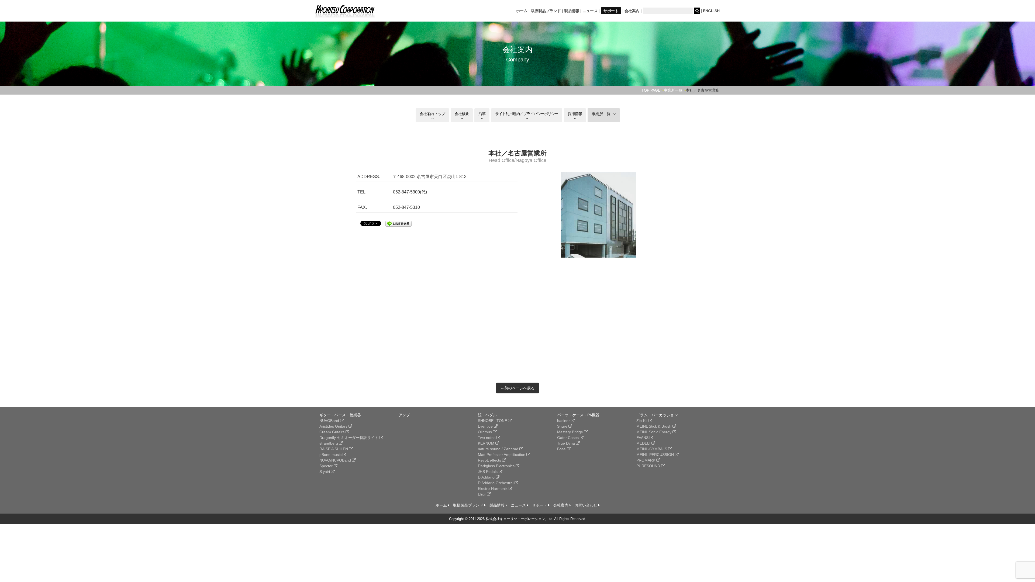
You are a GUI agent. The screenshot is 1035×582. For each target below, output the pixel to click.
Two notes (487, 437)
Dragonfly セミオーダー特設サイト (349, 437)
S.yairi (325, 471)
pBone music (331, 454)
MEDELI (643, 443)
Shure (562, 426)
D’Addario (487, 477)
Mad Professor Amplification (502, 454)
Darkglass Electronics (497, 466)
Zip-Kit (642, 420)
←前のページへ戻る (517, 388)
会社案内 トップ (432, 114)
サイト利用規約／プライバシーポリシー (526, 114)
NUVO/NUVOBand (335, 460)
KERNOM (486, 443)
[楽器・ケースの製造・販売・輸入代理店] (345, 14)
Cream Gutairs (332, 432)
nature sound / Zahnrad (498, 449)
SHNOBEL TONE (493, 420)
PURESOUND (648, 466)
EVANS (643, 437)
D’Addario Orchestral (496, 483)
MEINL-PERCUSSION (655, 454)
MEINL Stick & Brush (654, 426)
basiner (564, 420)
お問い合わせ (586, 505)
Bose (562, 449)
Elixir (482, 494)
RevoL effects (490, 460)
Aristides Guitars (334, 426)
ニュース (590, 11)
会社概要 (462, 114)
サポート (611, 11)
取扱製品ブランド (546, 11)
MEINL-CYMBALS (652, 449)
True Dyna (566, 443)
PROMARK (646, 460)
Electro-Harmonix (493, 488)
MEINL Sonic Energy (654, 432)
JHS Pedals (488, 471)
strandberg (329, 443)
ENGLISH (711, 11)
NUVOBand (329, 420)
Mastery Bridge (570, 432)
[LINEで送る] (398, 223)
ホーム (521, 11)
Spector (326, 466)
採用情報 (575, 114)
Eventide (486, 426)
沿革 (481, 114)
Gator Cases (568, 437)
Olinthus (485, 432)
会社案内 (632, 11)
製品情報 (571, 11)
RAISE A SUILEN (334, 449)
